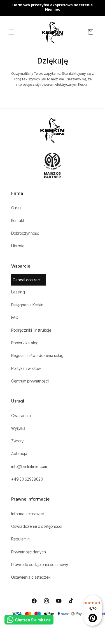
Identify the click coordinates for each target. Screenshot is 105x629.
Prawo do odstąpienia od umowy (39, 564)
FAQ (14, 317)
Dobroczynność (25, 233)
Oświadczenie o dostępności (36, 526)
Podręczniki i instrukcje (31, 330)
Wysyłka (18, 428)
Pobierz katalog (25, 342)
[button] (11, 32)
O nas (16, 207)
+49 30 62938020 (27, 479)
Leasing (18, 291)
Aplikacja (19, 453)
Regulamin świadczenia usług (37, 355)
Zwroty (17, 440)
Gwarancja (21, 415)
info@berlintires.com (29, 466)
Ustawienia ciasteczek (30, 577)
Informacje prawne (27, 513)
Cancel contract (27, 279)
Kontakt (17, 220)
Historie (17, 245)
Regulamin (20, 539)
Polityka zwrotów (26, 368)
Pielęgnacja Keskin (27, 304)
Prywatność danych (28, 551)
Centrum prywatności (30, 381)
